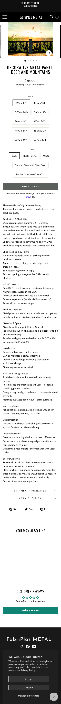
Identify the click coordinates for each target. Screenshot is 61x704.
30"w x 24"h (21, 112)
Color (30, 149)
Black (14, 155)
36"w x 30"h (40, 121)
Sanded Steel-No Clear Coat (31, 174)
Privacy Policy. (28, 670)
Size (30, 96)
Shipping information (30, 491)
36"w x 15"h (40, 112)
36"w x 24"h (21, 121)
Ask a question (30, 498)
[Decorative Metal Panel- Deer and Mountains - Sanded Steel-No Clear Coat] (21, 574)
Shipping (20, 85)
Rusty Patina (30, 155)
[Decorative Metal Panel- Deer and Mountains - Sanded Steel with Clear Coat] (17, 574)
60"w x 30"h (40, 139)
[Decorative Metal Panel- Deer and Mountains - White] (13, 574)
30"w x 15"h (40, 103)
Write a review (30, 610)
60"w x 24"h (20, 139)
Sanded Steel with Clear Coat (30, 165)
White (46, 155)
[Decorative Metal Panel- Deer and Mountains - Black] (5, 574)
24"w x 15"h (21, 103)
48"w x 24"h (21, 130)
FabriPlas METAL (30, 17)
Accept (28, 679)
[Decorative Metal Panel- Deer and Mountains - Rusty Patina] (9, 574)
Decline (29, 687)
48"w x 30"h (40, 130)
